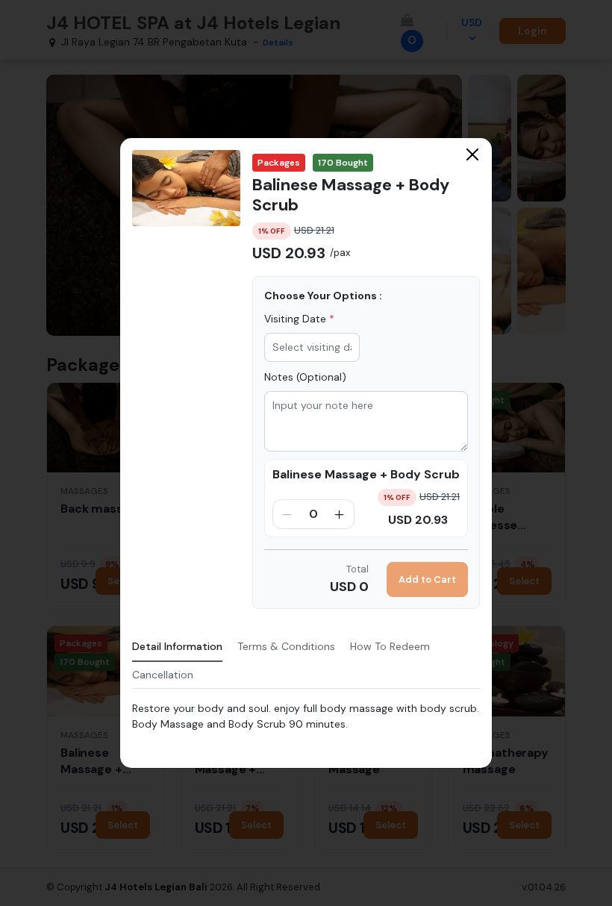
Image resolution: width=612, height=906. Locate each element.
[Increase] (339, 514)
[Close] (472, 154)
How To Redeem (390, 646)
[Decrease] (287, 514)
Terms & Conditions (286, 646)
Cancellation (162, 674)
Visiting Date (299, 318)
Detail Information (177, 646)
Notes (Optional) (305, 377)
